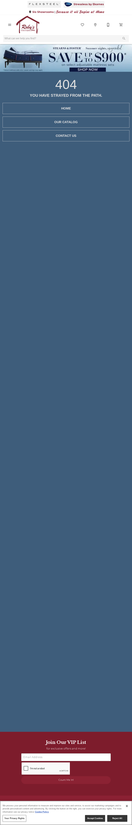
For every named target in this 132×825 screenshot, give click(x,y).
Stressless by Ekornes (89, 4)
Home (66, 108)
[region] (66, 813)
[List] (82, 25)
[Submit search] (123, 38)
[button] (10, 25)
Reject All (117, 818)
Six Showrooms (43, 12)
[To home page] (27, 25)
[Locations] (95, 25)
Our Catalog (66, 122)
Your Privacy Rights (14, 818)
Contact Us (66, 135)
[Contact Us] (108, 25)
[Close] (126, 806)
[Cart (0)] (121, 25)
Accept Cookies (95, 818)
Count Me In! (66, 779)
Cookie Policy (42, 812)
